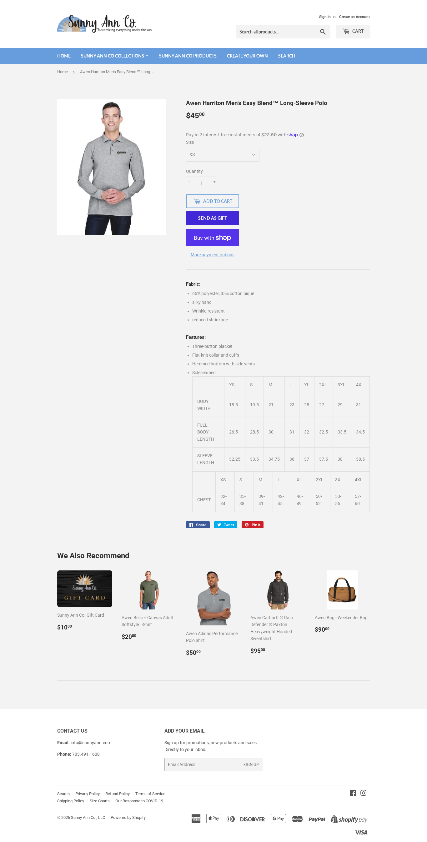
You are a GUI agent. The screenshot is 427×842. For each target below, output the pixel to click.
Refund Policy (117, 793)
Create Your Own (247, 55)
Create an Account (354, 17)
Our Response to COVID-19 (139, 801)
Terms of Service (150, 793)
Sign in (325, 17)
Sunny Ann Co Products (188, 55)
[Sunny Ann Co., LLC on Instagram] (363, 793)
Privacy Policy (87, 793)
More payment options (212, 254)
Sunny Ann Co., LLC (88, 817)
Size (190, 142)
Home (64, 55)
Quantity (194, 171)
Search (286, 55)
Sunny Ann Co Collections (113, 55)
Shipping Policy (70, 801)
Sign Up (251, 764)
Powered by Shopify (128, 817)
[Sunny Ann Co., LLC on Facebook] (353, 793)
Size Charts (100, 801)
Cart (357, 31)
